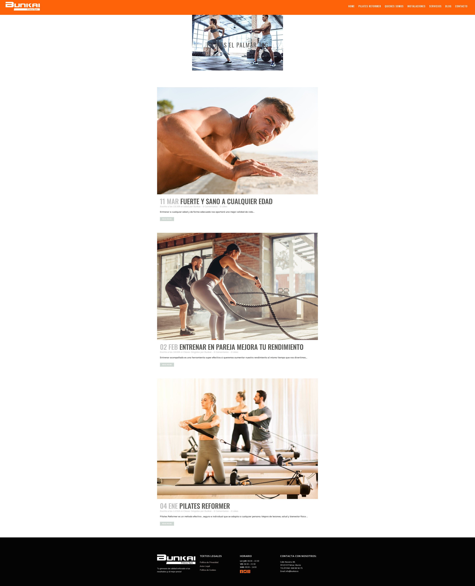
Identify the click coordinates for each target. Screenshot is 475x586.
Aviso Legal (205, 566)
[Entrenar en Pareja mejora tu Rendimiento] (237, 286)
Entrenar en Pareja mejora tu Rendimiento (241, 347)
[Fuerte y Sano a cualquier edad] (237, 140)
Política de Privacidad (209, 562)
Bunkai (196, 206)
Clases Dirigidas (191, 352)
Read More (167, 219)
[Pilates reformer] (237, 438)
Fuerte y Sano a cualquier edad (226, 201)
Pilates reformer (204, 506)
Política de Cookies (208, 570)
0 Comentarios (210, 206)
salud (186, 206)
